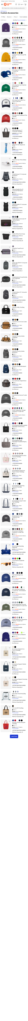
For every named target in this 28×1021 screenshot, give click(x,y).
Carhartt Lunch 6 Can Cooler (19, 321)
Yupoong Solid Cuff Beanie (19, 634)
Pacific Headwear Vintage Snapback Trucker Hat (18, 411)
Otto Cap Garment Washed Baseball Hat (19, 85)
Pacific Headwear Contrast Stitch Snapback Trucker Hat (19, 605)
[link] (7, 4)
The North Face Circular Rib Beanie (19, 55)
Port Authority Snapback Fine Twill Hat (19, 116)
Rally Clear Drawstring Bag (19, 693)
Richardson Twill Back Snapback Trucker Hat (18, 531)
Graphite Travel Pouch (18, 248)
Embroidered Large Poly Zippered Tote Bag (18, 486)
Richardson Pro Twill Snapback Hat (17, 516)
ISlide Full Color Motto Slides (19, 159)
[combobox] (14, 8)
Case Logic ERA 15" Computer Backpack (19, 263)
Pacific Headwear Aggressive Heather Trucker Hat (19, 620)
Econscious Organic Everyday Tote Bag (19, 680)
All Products (4, 11)
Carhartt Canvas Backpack (19, 366)
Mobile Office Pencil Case (18, 234)
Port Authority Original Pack (19, 380)
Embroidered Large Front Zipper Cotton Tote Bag (18, 471)
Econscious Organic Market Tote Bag (19, 664)
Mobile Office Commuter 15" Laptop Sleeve (19, 219)
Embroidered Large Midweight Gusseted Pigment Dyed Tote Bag (19, 442)
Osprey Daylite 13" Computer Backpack (19, 205)
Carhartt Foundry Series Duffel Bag (18, 336)
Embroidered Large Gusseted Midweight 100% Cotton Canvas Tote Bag (19, 426)
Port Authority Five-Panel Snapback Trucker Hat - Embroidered (18, 41)
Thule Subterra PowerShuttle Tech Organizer (19, 278)
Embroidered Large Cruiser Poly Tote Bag (19, 501)
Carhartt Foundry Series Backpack (18, 352)
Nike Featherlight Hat (17, 575)
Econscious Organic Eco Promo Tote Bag (18, 649)
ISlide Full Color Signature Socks (18, 145)
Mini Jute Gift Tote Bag (17, 708)
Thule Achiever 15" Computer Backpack (19, 293)
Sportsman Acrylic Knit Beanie (19, 25)
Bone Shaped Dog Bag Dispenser (18, 546)
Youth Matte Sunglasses (18, 560)
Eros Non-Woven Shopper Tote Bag (18, 723)
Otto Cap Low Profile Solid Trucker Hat (18, 70)
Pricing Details (15, 30)
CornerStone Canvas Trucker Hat (19, 395)
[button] (9, 24)
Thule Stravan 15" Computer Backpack (19, 175)
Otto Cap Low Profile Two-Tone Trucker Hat (19, 100)
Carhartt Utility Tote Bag (18, 307)
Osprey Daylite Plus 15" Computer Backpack (17, 190)
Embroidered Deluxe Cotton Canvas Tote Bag (19, 456)
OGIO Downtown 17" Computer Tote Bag (17, 131)
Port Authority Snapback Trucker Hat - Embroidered (19, 590)
